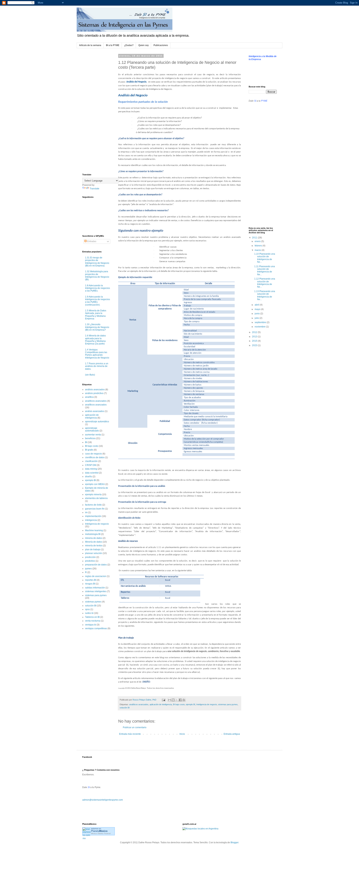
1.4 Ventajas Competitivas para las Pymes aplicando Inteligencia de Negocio (97, 353)
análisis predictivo (94, 393)
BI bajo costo (179, 704)
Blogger (234, 842)
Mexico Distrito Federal (101, 833)
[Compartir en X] (177, 700)
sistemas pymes (93, 601)
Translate (94, 188)
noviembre (260, 326)
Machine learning (94, 530)
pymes (88, 568)
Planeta (99, 831)
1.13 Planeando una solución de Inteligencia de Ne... (264, 295)
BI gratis (89, 449)
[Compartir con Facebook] (180, 700)
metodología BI (92, 534)
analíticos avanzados (138, 704)
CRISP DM (90, 465)
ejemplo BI (190, 704)
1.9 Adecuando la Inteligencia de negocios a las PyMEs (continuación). (97, 300)
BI (86, 442)
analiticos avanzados (96, 401)
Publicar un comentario (134, 727)
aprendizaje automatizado (92, 429)
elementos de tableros (96, 498)
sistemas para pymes (228, 704)
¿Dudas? (129, 45)
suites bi (89, 613)
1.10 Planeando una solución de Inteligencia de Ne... (264, 258)
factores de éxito (93, 504)
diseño (88, 476)
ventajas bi (90, 624)
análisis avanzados (95, 389)
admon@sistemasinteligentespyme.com (102, 800)
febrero (259, 245)
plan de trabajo (92, 549)
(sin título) (90, 374)
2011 (255, 237)
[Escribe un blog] (173, 700)
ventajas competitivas (96, 628)
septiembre (261, 322)
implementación (93, 516)
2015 (255, 341)
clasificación (91, 461)
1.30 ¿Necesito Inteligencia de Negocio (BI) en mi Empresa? (97, 327)
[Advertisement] (97, 111)
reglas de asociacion (95, 576)
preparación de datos (96, 564)
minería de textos (93, 545)
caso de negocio (93, 453)
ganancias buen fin (95, 508)
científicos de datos (95, 457)
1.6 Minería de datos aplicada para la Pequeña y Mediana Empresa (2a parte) (95, 339)
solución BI (125, 707)
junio (257, 313)
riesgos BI (90, 583)
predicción (90, 557)
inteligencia (91, 520)
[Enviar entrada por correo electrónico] (163, 700)
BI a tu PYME (112, 45)
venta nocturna (92, 620)
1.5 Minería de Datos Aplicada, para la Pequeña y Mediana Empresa (95, 314)
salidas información (95, 587)
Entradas (91, 241)
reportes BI (90, 580)
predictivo (90, 561)
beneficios (90, 438)
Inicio (182, 734)
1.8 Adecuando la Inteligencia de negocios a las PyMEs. (97, 288)
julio (257, 318)
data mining (91, 469)
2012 (255, 332)
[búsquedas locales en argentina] (200, 828)
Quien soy (143, 45)
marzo (258, 250)
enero (258, 241)
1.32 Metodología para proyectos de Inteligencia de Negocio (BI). (97, 275)
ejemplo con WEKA (95, 484)
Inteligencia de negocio (206, 704)
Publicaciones (161, 45)
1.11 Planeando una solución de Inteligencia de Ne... (264, 270)
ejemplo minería (93, 494)
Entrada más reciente (130, 734)
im (86, 512)
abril (257, 304)
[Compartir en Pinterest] (184, 700)
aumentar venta (93, 434)
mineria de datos (93, 538)
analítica (89, 397)
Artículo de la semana (90, 45)
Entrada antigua (232, 734)
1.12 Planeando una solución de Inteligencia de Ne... (264, 282)
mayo (258, 309)
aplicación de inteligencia (161, 704)
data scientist (91, 472)
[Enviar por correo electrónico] (169, 700)
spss (87, 609)
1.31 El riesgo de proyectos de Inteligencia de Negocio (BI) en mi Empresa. (97, 261)
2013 (255, 336)
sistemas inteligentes (95, 591)
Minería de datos (93, 542)
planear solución (93, 553)
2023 (255, 345)
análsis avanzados (94, 411)
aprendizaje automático (97, 421)
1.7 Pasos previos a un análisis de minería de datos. (96, 366)
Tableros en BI (92, 617)
